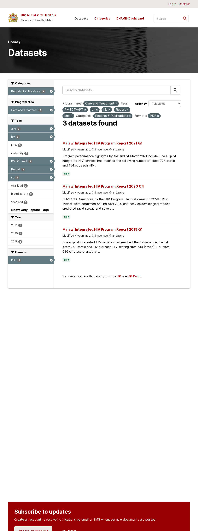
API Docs (134, 276)
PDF (66, 174)
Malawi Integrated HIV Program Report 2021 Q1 (102, 143)
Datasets (81, 18)
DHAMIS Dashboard (130, 18)
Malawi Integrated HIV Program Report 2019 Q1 (102, 229)
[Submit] (186, 18)
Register (184, 3)
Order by (141, 103)
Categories (102, 18)
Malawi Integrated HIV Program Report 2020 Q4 (103, 186)
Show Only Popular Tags (30, 210)
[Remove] (116, 103)
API (119, 276)
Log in (172, 3)
